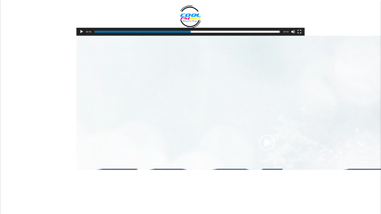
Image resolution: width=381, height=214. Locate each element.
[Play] (82, 32)
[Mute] (293, 32)
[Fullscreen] (299, 32)
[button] (267, 143)
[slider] (187, 32)
